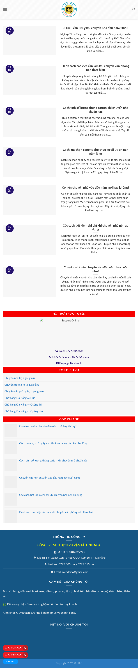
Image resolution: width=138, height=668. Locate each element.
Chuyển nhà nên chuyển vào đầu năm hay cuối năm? (49, 478)
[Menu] (5, 9)
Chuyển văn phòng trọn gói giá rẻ (24, 391)
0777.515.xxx (13, 655)
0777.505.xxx (13, 648)
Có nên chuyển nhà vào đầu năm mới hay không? (48, 426)
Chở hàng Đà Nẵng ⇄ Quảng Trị (23, 404)
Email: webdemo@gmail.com (71, 572)
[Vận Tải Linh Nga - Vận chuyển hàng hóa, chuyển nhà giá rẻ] (69, 9)
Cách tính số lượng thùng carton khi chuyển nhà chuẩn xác (53, 460)
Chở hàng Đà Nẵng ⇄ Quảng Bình (24, 411)
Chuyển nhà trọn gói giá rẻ (20, 378)
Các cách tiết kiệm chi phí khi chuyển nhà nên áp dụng (50, 495)
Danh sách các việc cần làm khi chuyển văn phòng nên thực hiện (56, 512)
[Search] (133, 9)
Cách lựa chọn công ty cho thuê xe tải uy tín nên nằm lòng (53, 443)
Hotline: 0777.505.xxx (61, 564)
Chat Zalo (10, 661)
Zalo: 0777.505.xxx (70, 351)
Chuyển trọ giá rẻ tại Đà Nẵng (21, 384)
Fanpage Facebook (70, 363)
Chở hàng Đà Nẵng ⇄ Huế (19, 398)
